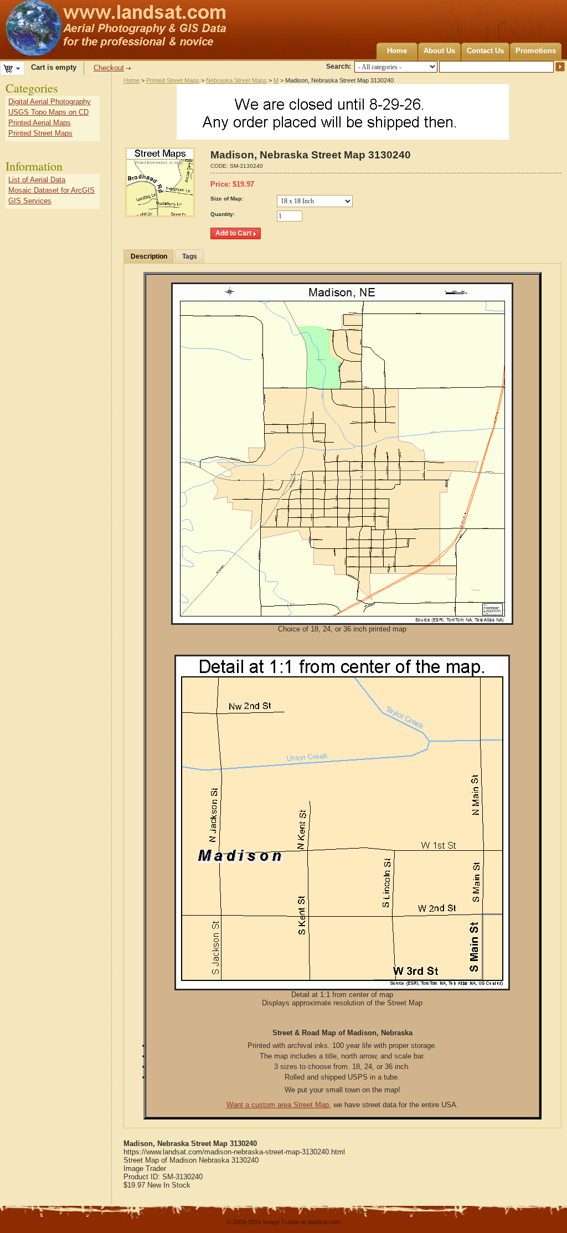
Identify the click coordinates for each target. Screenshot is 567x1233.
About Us (439, 51)
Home (397, 51)
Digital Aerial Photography (49, 101)
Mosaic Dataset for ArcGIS (51, 190)
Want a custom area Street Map (277, 1105)
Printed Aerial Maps (39, 123)
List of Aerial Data (36, 180)
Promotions (536, 51)
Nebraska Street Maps (236, 80)
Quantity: (222, 214)
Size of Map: (226, 199)
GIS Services (29, 201)
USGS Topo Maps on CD (48, 112)
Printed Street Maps (172, 80)
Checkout (109, 68)
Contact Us (485, 51)
